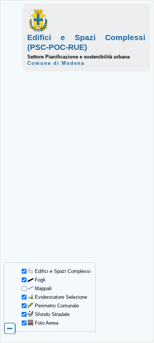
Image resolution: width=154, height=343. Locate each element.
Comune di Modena (55, 63)
